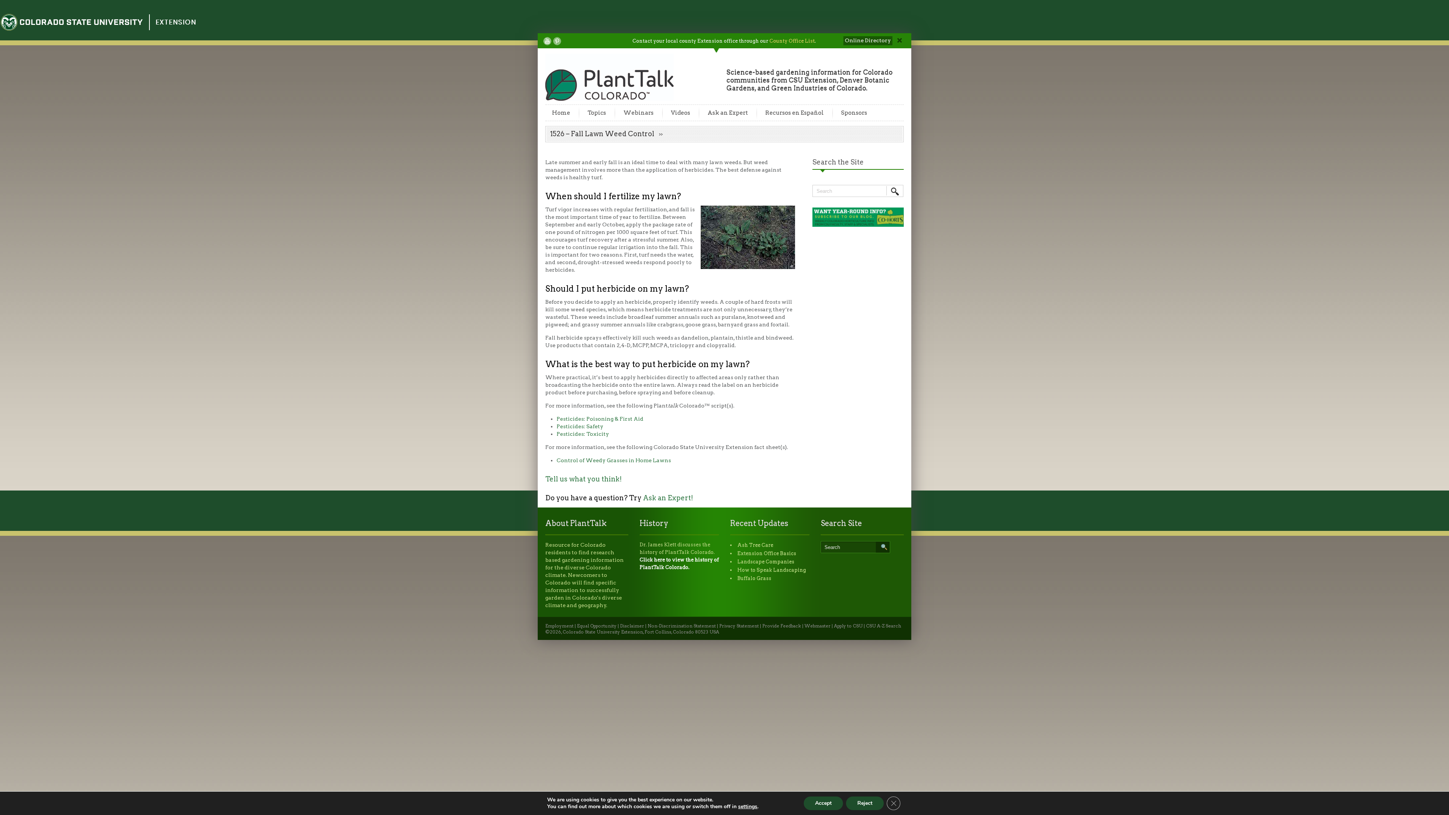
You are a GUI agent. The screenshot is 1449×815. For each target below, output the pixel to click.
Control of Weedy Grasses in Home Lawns (614, 460)
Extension (175, 22)
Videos (680, 112)
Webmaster (817, 626)
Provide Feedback (781, 626)
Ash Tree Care (755, 545)
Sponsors (854, 112)
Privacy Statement (739, 626)
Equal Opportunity (597, 626)
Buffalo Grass (754, 578)
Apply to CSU (848, 626)
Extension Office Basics (766, 553)
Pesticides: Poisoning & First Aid (600, 419)
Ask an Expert (728, 112)
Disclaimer (632, 626)
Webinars (638, 112)
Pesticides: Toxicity (583, 434)
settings (747, 806)
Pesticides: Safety (580, 426)
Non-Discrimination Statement (682, 626)
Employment (559, 626)
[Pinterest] (557, 41)
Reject (864, 803)
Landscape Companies (765, 561)
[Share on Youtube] (547, 41)
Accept (823, 803)
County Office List (792, 41)
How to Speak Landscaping (771, 570)
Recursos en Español (794, 112)
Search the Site (838, 162)
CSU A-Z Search (883, 626)
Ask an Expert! (668, 498)
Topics (597, 112)
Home (561, 112)
